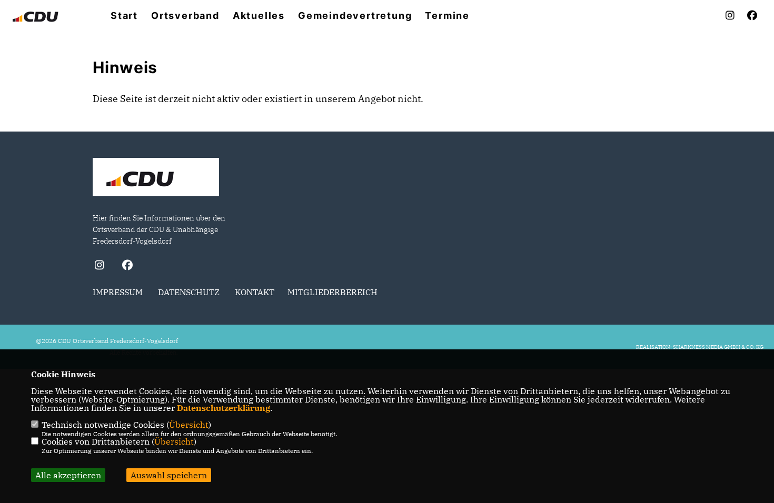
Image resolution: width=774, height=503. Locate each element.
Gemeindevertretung (355, 16)
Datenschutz (189, 292)
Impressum (118, 292)
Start (124, 16)
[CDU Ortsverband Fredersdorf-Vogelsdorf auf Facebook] (127, 266)
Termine (447, 16)
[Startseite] (156, 178)
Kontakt (254, 292)
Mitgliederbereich (332, 292)
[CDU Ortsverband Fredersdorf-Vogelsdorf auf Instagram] (99, 266)
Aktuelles (259, 16)
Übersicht (189, 424)
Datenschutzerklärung (223, 408)
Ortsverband (185, 16)
